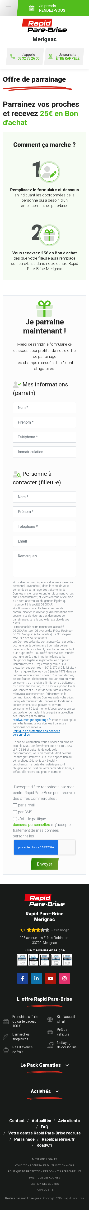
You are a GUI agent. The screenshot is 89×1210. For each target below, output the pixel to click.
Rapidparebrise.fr (58, 1139)
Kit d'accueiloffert (66, 1019)
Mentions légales (44, 1159)
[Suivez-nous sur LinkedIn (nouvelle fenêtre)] (37, 978)
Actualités (41, 1120)
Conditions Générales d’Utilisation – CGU (44, 1165)
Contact (17, 1120)
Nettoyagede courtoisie (66, 1045)
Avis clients (69, 1120)
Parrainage (24, 1139)
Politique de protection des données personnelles (36, 733)
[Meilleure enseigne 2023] (67, 960)
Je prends (52, 8)
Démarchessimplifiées (21, 1036)
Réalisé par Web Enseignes (23, 1198)
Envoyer (44, 863)
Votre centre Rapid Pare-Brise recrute (44, 1133)
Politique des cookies (44, 1177)
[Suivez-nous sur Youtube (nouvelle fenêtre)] (51, 978)
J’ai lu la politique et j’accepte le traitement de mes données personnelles (44, 827)
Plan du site (44, 1189)
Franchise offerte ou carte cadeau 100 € (25, 1021)
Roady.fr (44, 1145)
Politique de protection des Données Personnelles (44, 1171)
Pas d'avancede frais (22, 1049)
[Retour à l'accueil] (44, 900)
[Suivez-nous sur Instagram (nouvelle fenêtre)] (65, 978)
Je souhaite (68, 57)
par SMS (24, 812)
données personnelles (31, 824)
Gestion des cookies (44, 1183)
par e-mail (26, 805)
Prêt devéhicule (63, 1032)
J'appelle (28, 57)
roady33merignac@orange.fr (32, 720)
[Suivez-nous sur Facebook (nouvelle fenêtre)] (23, 978)
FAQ (44, 1126)
